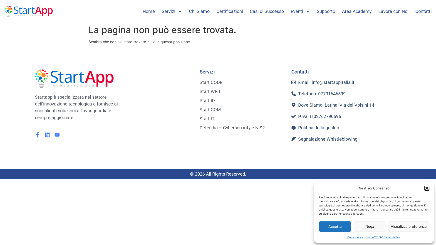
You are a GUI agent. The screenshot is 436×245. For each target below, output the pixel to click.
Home (149, 11)
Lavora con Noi (393, 11)
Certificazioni (229, 11)
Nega (370, 226)
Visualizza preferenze (409, 226)
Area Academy (357, 11)
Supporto (326, 11)
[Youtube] (57, 134)
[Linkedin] (47, 134)
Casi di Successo (267, 11)
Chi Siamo (199, 11)
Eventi (297, 11)
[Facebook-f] (37, 134)
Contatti (423, 11)
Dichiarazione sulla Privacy (383, 237)
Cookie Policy (354, 237)
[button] (427, 188)
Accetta (335, 226)
